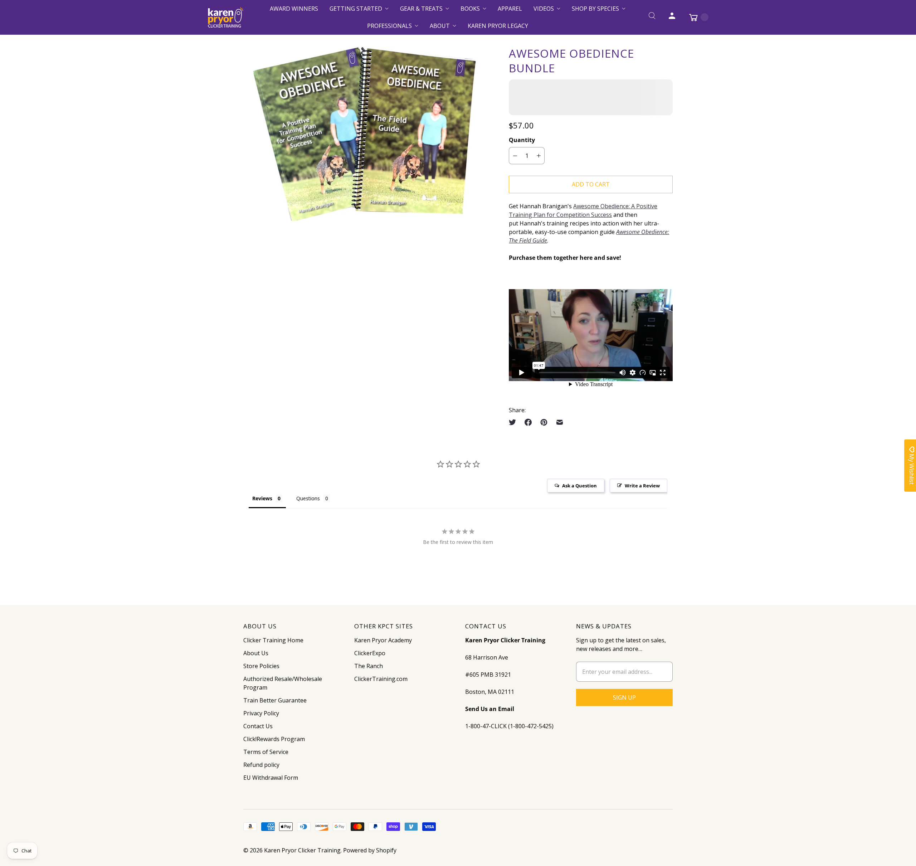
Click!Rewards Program (274, 739)
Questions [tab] (308, 498)
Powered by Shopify (369, 850)
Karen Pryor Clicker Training (302, 850)
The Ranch (368, 666)
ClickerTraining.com (381, 679)
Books (470, 9)
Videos (543, 9)
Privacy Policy (261, 713)
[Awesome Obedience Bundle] (366, 135)
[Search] (652, 17)
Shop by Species (595, 9)
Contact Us (258, 726)
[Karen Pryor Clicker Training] (225, 17)
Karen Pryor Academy (383, 640)
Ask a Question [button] (579, 485)
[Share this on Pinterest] (544, 422)
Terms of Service (265, 752)
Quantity (522, 140)
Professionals (389, 26)
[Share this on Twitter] (514, 422)
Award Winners (294, 9)
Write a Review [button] (642, 485)
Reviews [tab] (262, 498)
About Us (255, 653)
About (440, 26)
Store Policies (261, 666)
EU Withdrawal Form (270, 778)
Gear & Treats (421, 9)
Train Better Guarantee (275, 700)
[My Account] (672, 17)
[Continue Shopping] (695, 17)
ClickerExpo (369, 653)
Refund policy (261, 765)
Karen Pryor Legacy (498, 26)
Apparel (510, 9)
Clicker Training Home (273, 640)
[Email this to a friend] (559, 422)
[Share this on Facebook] (528, 422)
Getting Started (356, 9)
